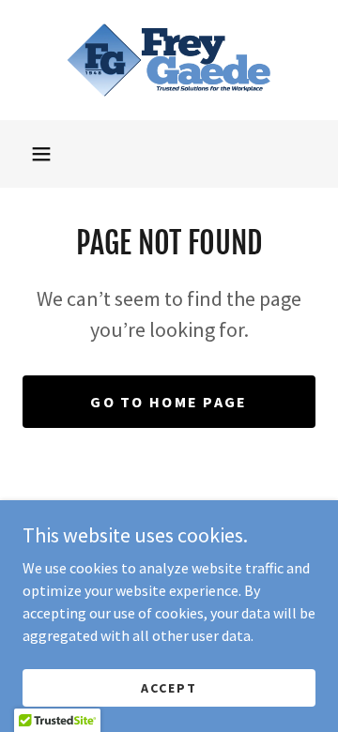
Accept (169, 687)
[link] (169, 60)
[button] (41, 154)
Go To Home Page (168, 401)
